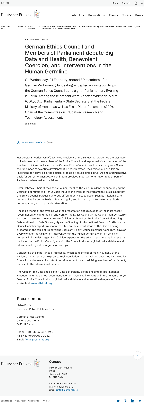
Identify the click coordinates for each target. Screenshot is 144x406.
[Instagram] (125, 401)
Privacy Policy (20, 401)
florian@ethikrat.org (37, 339)
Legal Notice (6, 401)
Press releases (31, 27)
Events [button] (113, 15)
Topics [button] (126, 15)
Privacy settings (34, 401)
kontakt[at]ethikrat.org (67, 390)
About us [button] (78, 15)
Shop (115, 3)
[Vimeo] (140, 401)
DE (2, 3)
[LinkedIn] (133, 401)
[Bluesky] (118, 401)
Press (20, 27)
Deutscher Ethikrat (6, 27)
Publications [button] (96, 15)
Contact (126, 3)
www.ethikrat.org (41, 283)
